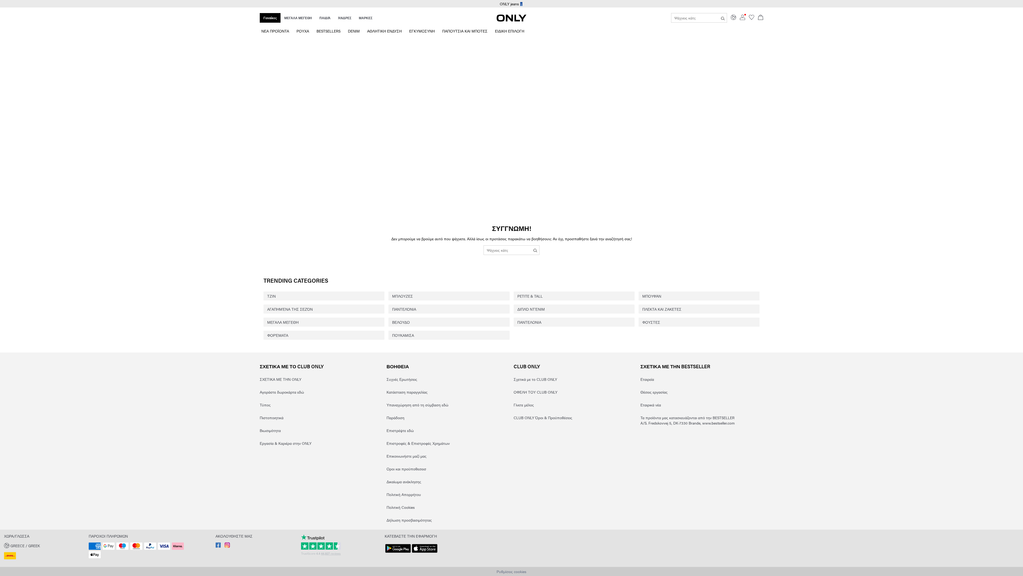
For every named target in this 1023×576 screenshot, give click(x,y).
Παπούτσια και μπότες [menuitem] (465, 31)
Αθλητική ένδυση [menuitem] (384, 31)
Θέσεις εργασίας (654, 392)
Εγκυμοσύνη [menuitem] (422, 31)
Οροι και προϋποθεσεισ (406, 468)
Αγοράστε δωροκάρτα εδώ (282, 392)
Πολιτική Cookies (401, 507)
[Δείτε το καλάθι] (760, 18)
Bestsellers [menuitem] (328, 31)
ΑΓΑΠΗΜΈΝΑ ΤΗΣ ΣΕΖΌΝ (290, 309)
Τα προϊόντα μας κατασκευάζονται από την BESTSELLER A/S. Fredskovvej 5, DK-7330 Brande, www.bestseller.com (687, 420)
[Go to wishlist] (751, 18)
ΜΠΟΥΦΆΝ (651, 296)
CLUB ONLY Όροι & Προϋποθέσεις (543, 417)
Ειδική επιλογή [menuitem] (509, 31)
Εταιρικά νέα (650, 404)
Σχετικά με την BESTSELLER (675, 366)
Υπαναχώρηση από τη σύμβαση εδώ (417, 404)
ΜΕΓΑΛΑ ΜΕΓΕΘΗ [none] (298, 17)
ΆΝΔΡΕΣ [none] (344, 17)
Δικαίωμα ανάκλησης (404, 481)
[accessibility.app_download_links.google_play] (398, 552)
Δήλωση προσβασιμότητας (409, 520)
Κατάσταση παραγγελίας (407, 392)
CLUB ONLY (527, 366)
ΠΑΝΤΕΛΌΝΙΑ (404, 309)
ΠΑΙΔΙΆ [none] (325, 17)
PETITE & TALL (530, 296)
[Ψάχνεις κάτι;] (723, 17)
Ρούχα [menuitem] (303, 31)
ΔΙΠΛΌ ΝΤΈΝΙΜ (531, 309)
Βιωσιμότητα (270, 430)
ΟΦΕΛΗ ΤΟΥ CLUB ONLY (535, 392)
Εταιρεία (647, 379)
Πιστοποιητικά (271, 417)
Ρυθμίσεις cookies (511, 571)
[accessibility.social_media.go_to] (218, 546)
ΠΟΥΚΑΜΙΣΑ (403, 335)
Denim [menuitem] (354, 31)
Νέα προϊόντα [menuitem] (275, 31)
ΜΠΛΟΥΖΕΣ (402, 296)
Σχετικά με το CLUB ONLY (292, 366)
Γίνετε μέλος (524, 404)
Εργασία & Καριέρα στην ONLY (285, 443)
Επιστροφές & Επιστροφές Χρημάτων (418, 443)
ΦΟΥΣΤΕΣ (651, 322)
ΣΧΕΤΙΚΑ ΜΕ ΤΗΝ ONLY (280, 379)
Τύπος (265, 404)
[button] (44, 545)
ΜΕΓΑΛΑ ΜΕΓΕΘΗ (283, 322)
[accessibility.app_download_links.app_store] (424, 552)
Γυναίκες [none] (270, 17)
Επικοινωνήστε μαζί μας (407, 456)
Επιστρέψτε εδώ (400, 430)
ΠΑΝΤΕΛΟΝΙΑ (529, 322)
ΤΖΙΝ (271, 296)
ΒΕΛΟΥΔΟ (401, 322)
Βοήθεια (398, 366)
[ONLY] (511, 20)
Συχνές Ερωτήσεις (402, 379)
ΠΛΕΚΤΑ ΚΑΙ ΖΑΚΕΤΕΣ (661, 309)
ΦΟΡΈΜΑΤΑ (277, 335)
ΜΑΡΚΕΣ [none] (365, 17)
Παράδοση (395, 417)
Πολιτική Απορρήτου (404, 494)
